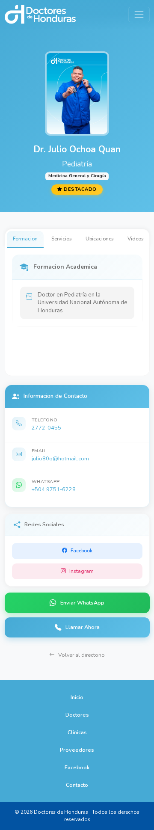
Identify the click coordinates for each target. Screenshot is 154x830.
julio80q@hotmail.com (60, 458)
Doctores (77, 714)
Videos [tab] (135, 238)
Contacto (77, 784)
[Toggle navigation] (138, 14)
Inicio (77, 697)
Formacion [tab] (25, 238)
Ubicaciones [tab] (100, 238)
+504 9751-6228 (54, 489)
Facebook (77, 767)
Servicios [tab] (61, 238)
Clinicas (77, 732)
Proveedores (77, 749)
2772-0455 (46, 427)
